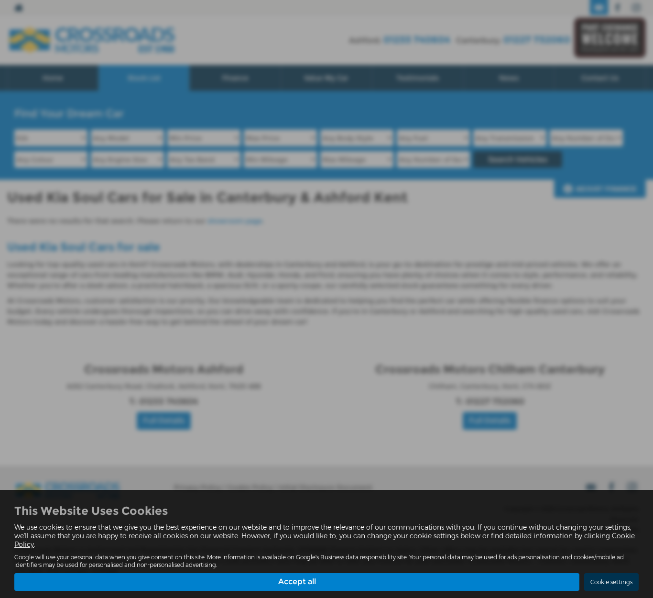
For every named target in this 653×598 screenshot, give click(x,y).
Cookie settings (611, 582)
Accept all (297, 581)
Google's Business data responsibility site (351, 557)
